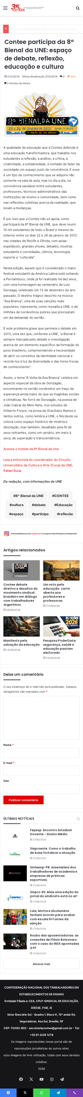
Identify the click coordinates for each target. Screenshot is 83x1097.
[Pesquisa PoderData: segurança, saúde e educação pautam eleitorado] (61, 626)
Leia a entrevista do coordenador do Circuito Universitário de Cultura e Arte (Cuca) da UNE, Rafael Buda (38, 465)
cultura (17, 505)
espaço (17, 514)
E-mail (8, 763)
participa (41, 514)
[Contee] (28, 8)
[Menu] (5, 9)
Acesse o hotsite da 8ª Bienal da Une (31, 449)
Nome (8, 745)
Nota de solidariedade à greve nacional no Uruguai (44, 29)
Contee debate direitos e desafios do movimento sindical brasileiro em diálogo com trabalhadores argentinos (20, 595)
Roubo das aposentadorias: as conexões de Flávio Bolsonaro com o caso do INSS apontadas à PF (54, 942)
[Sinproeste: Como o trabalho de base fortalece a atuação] (15, 854)
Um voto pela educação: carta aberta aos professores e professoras (56, 593)
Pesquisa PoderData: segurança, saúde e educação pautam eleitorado (59, 647)
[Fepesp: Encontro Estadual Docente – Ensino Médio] (15, 836)
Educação (64, 505)
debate (40, 505)
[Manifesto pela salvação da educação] (21, 626)
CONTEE (61, 496)
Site (6, 781)
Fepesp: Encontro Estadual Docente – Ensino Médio (51, 832)
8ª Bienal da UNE (30, 496)
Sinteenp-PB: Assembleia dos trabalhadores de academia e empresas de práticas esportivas (53, 873)
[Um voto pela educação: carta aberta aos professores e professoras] (61, 570)
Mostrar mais (41, 964)
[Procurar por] (78, 9)
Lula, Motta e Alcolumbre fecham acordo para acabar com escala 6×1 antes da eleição (52, 917)
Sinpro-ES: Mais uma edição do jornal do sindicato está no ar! (54, 894)
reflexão (66, 514)
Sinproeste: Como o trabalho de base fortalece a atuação (53, 851)
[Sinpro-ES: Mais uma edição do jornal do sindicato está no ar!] (15, 898)
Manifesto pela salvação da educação (21, 643)
